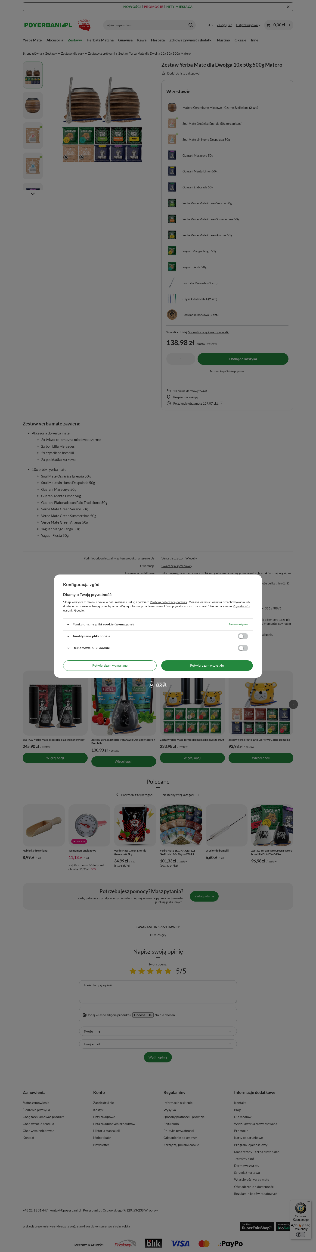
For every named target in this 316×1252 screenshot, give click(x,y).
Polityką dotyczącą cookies (168, 602)
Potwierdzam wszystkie (207, 665)
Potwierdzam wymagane (109, 665)
